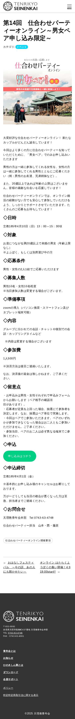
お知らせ (8, 658)
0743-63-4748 (15, 633)
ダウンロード (10, 672)
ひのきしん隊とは (13, 665)
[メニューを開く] (69, 7)
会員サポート (10, 679)
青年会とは (9, 651)
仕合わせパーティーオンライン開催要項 (28, 540)
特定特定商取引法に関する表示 (20, 695)
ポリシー (8, 688)
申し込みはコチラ (19, 456)
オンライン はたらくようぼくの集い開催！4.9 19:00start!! (55, 567)
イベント (22, 47)
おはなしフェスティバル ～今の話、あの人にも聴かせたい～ (19, 567)
